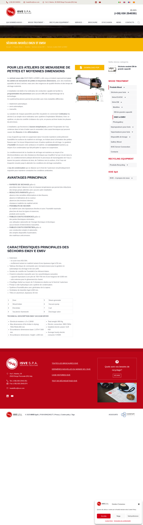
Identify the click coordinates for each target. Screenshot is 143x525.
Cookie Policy (109, 521)
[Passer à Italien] (119, 2)
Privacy (57, 414)
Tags (73, 414)
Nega (118, 516)
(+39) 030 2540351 (14, 2)
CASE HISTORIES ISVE (61, 375)
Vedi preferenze (133, 516)
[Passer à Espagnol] (134, 2)
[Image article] (112, 69)
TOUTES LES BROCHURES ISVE (65, 363)
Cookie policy (65, 414)
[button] (139, 504)
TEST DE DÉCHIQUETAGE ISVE (64, 381)
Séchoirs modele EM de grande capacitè (127, 68)
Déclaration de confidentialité (122, 521)
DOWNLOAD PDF (91, 67)
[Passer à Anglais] (124, 2)
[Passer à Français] (129, 2)
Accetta (103, 516)
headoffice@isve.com (32, 2)
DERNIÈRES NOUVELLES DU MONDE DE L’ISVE (71, 369)
